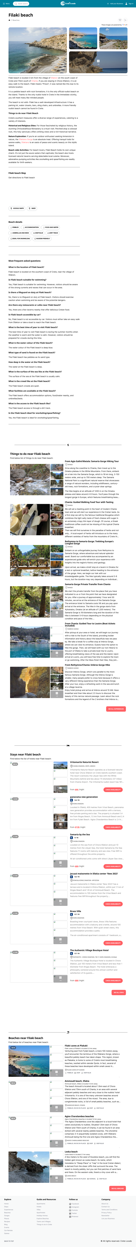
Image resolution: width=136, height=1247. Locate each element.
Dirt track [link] (53, 233)
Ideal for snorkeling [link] (21, 238)
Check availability (113, 790)
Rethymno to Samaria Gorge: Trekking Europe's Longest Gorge (89, 542)
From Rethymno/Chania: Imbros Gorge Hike (87, 664)
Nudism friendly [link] (43, 238)
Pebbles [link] (15, 227)
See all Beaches (117, 1188)
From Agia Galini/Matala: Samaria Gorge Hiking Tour (92, 461)
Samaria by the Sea (80, 834)
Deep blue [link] (39, 233)
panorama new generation (84, 796)
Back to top (9, 1241)
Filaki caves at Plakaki (76, 1045)
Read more (119, 1112)
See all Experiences (116, 709)
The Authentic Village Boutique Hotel (89, 950)
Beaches (16, 20)
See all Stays (119, 992)
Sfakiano (25, 142)
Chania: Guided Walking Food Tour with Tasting (89, 502)
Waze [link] (33, 208)
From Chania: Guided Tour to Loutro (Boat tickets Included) (90, 624)
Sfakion (54, 78)
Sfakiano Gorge (26, 139)
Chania (34, 81)
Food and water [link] (51, 227)
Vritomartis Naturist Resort (84, 762)
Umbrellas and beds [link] (20, 233)
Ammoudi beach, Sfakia (77, 1080)
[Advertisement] (68, 728)
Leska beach (71, 1151)
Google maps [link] (18, 208)
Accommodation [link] (32, 227)
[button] (120, 20)
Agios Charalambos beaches (79, 1116)
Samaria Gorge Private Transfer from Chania (87, 584)
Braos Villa (75, 911)
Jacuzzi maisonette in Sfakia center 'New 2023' (94, 873)
